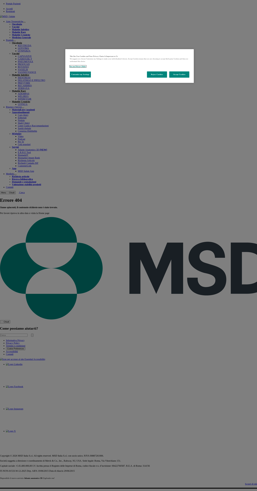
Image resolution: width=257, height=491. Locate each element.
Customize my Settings (80, 74)
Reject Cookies (157, 74)
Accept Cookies (179, 74)
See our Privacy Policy (78, 66)
